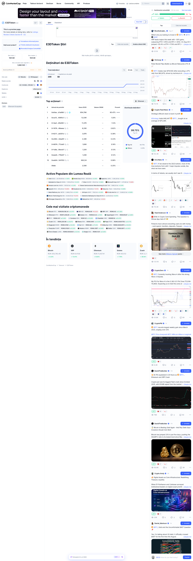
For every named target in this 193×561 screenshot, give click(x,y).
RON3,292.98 (61, 221)
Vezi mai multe (186, 10)
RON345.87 (120, 215)
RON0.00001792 (118, 221)
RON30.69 (88, 211)
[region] (69, 3)
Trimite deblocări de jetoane (30, 45)
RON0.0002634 (64, 232)
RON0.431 (57, 218)
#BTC (169, 334)
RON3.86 (88, 225)
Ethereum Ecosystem (15, 106)
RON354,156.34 (61, 211)
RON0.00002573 (116, 225)
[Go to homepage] (11, 3)
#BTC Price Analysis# (159, 334)
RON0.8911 (119, 228)
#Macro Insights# (184, 334)
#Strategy (155, 118)
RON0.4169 (62, 225)
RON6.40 (112, 211)
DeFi (4, 106)
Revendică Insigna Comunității (31, 48)
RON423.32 (91, 215)
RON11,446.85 (62, 215)
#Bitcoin (175, 334)
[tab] (112, 44)
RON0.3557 (92, 228)
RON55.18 (109, 218)
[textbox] (169, 557)
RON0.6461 (89, 221)
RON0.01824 (62, 228)
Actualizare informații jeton (30, 41)
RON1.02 (81, 218)
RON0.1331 (95, 232)
